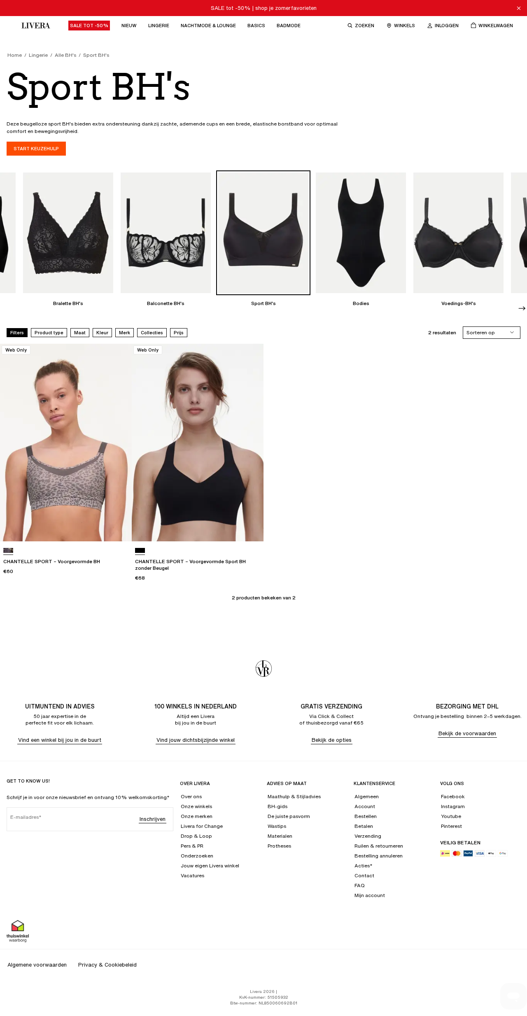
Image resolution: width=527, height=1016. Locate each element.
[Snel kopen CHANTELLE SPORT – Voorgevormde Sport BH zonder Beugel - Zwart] (249, 527)
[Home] (34, 25)
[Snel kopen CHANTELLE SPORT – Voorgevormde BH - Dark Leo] (118, 527)
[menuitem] (89, 25)
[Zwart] (140, 550)
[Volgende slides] (522, 308)
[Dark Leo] (8, 550)
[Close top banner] (519, 8)
